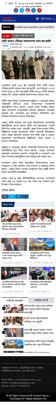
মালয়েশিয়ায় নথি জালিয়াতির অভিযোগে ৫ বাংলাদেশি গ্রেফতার (41, 284)
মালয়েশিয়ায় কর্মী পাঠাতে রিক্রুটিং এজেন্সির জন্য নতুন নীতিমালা (40, 255)
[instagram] (28, 10)
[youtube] (39, 10)
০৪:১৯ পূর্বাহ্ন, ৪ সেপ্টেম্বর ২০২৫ (41, 292)
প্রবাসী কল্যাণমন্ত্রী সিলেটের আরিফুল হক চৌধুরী (40, 225)
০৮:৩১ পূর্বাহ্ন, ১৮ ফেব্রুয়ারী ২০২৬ (42, 231)
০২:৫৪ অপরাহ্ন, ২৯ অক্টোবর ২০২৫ (42, 263)
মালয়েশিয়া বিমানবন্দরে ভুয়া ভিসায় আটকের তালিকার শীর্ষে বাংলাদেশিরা (13, 284)
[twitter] (22, 10)
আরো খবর (8, 204)
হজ (31, 35)
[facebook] (17, 10)
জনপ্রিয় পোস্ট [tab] (41, 300)
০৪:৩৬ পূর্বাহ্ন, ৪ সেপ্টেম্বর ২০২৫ (13, 292)
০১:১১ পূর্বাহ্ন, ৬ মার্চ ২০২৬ (12, 234)
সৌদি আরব (24, 35)
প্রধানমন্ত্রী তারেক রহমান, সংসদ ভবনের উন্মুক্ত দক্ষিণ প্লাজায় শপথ (12, 255)
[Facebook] (5, 196)
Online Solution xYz (36, 398)
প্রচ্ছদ (7, 36)
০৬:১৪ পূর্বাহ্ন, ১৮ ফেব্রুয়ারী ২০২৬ (14, 263)
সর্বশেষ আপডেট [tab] (15, 300)
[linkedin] (34, 10)
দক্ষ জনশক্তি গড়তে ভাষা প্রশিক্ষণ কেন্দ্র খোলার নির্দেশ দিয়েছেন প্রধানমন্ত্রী (13, 227)
